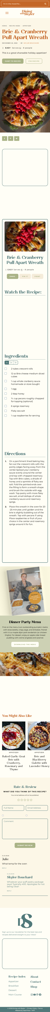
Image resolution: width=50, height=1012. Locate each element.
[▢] (6, 369)
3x (16, 362)
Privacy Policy (32, 1008)
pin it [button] (25, 276)
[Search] (46, 4)
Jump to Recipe (13, 61)
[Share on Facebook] (4, 138)
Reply (4, 868)
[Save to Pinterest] (10, 138)
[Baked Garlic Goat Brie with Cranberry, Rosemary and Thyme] (13, 736)
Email (12, 276)
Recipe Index (14, 26)
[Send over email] (16, 138)
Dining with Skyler (19, 1008)
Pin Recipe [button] (33, 61)
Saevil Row (26, 1010)
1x (7, 362)
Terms (40, 1008)
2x (11, 362)
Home (4, 26)
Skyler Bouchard (31, 43)
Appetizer (27, 26)
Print (37, 276)
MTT (33, 1010)
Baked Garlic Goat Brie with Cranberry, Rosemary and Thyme (13, 763)
